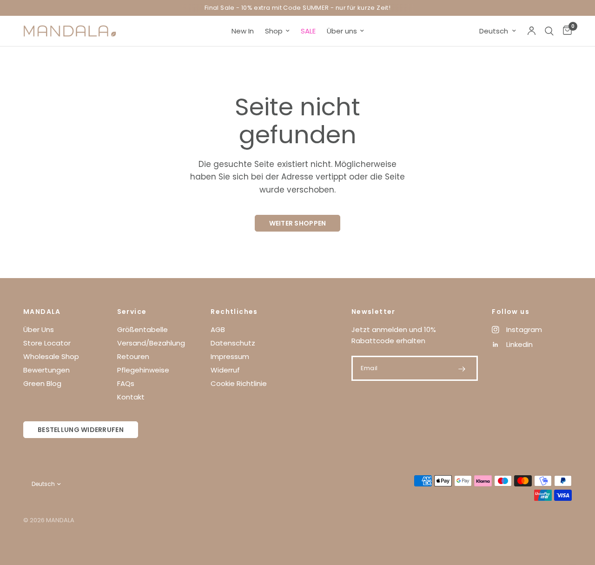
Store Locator (47, 343)
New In (242, 31)
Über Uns (38, 329)
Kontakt (131, 397)
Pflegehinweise (143, 370)
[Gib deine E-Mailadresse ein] (461, 369)
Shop (274, 31)
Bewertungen (46, 370)
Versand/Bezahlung (151, 343)
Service (132, 311)
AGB (218, 329)
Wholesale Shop (51, 356)
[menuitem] (242, 31)
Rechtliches (234, 311)
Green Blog (42, 383)
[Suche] (549, 31)
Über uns (342, 31)
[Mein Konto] (531, 31)
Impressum (230, 356)
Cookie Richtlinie (239, 383)
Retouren (133, 356)
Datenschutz (233, 343)
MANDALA (42, 311)
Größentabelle (142, 329)
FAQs (125, 383)
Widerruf (225, 370)
